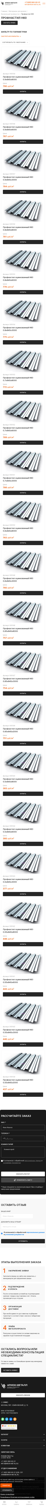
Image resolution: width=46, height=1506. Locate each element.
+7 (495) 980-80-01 (32, 2)
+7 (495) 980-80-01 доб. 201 (12, 1472)
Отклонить (7, 1490)
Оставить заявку (10, 1370)
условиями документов (12, 1163)
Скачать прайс (9, 23)
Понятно (6, 1485)
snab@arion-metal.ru (10, 1475)
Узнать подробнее (7, 1494)
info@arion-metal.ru (33, 4)
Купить (23, 91)
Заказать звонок (23, 1395)
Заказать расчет (23, 1174)
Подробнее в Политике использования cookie (17, 1497)
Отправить (23, 1241)
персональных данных (32, 1161)
